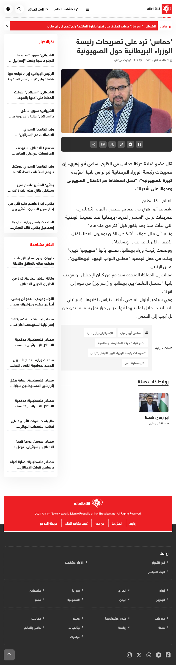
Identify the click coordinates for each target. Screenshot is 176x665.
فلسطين (150, 200)
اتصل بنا (117, 523)
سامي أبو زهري (130, 332)
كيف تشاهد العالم (67, 8)
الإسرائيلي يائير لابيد (100, 332)
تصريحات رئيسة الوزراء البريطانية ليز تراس (118, 352)
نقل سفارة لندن (135, 362)
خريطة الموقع (49, 523)
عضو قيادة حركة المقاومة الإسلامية (121, 342)
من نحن (99, 523)
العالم (167, 200)
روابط (132, 523)
